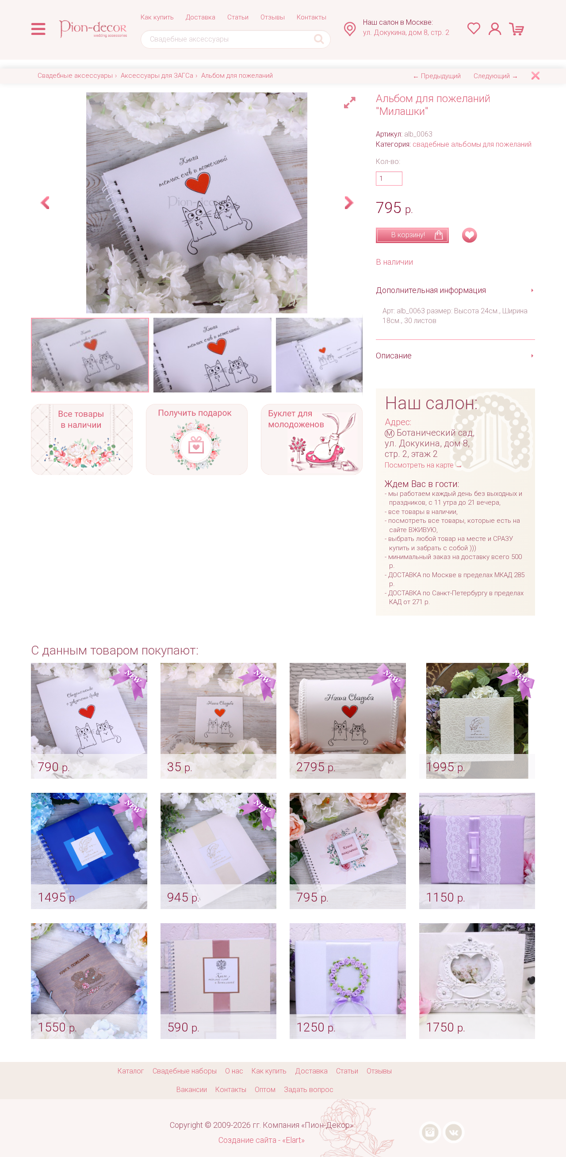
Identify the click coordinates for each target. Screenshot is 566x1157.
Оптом (265, 1089)
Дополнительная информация (431, 290)
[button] (351, 100)
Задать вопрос (308, 1089)
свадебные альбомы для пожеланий (472, 144)
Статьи (238, 17)
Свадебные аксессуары (75, 76)
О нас (234, 1071)
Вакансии (191, 1089)
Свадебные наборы (185, 1071)
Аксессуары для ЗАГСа (157, 76)
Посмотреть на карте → (424, 465)
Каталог (131, 1071)
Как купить (157, 17)
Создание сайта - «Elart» (261, 1140)
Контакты (311, 17)
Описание (394, 355)
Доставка (200, 17)
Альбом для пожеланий (237, 76)
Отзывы (272, 17)
